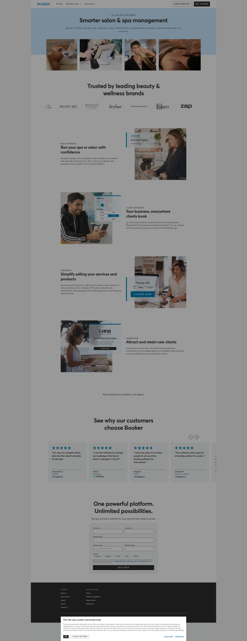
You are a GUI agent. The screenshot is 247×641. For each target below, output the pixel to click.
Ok (66, 636)
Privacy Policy (168, 636)
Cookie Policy (179, 636)
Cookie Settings (80, 636)
